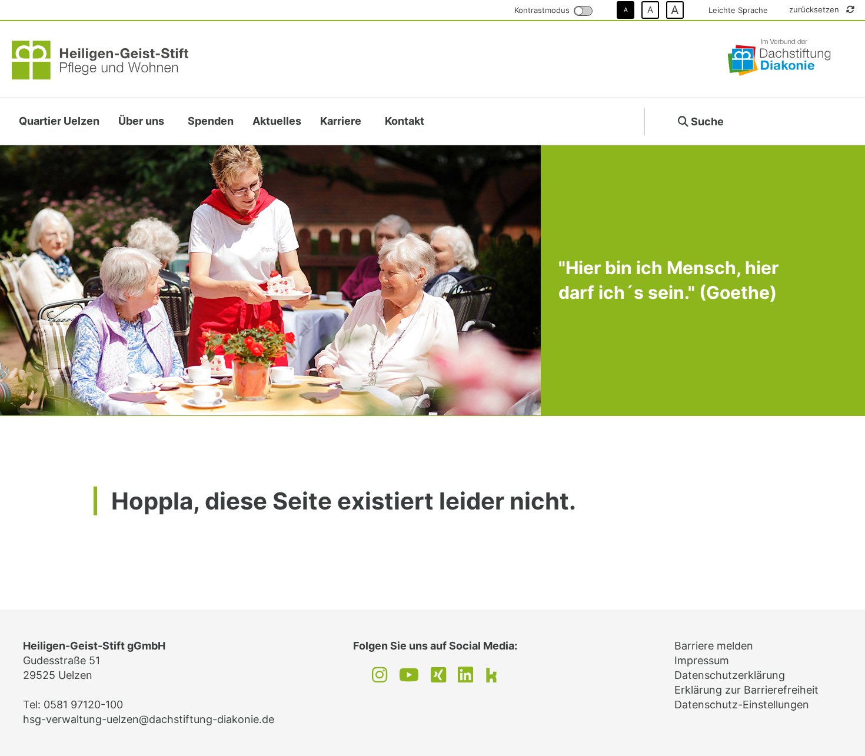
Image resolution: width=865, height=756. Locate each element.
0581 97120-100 (83, 704)
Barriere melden (713, 646)
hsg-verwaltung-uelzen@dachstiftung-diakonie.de (148, 719)
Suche (706, 121)
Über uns (141, 121)
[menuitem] (59, 121)
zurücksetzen (815, 9)
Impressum (701, 660)
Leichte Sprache (738, 10)
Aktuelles (276, 121)
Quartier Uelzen (59, 121)
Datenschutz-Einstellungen (741, 704)
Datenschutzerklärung (729, 675)
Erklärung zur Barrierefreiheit (746, 690)
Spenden (211, 121)
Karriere (340, 121)
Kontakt (404, 121)
